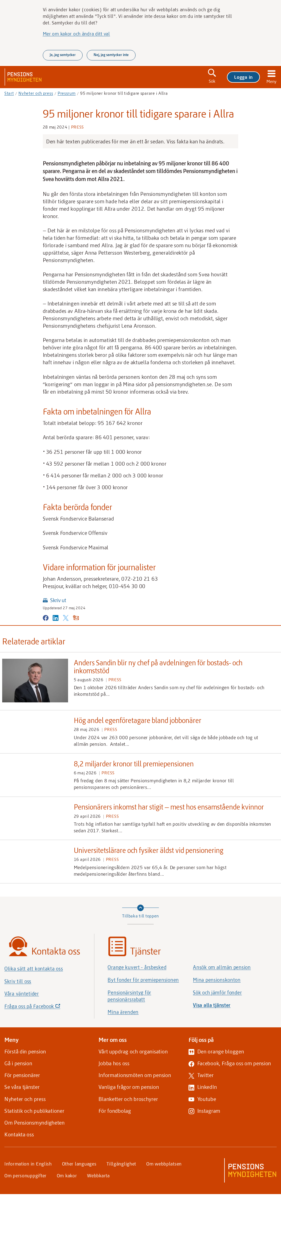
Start (9, 93)
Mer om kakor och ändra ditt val (76, 33)
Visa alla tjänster (212, 1005)
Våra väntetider (21, 993)
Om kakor (67, 1175)
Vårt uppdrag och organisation (133, 1051)
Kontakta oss (19, 1134)
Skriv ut (58, 600)
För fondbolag (115, 1110)
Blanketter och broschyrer (128, 1098)
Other (79, 1164)
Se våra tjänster (22, 1086)
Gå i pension (18, 1063)
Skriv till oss (17, 981)
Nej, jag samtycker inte (111, 54)
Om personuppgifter (25, 1175)
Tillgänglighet (121, 1164)
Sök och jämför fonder (217, 992)
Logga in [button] (243, 77)
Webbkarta (98, 1175)
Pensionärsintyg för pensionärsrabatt (129, 996)
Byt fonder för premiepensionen (143, 980)
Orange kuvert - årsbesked (137, 967)
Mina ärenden (123, 1012)
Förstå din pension (25, 1051)
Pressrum (67, 93)
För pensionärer (22, 1075)
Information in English (28, 1164)
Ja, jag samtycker (63, 54)
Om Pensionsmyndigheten (34, 1122)
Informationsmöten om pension (135, 1075)
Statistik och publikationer (34, 1110)
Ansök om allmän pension (222, 967)
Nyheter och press (35, 93)
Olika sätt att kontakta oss (33, 968)
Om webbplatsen (164, 1164)
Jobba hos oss (114, 1063)
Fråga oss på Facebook (41, 1008)
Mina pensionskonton (217, 980)
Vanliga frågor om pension (129, 1086)
